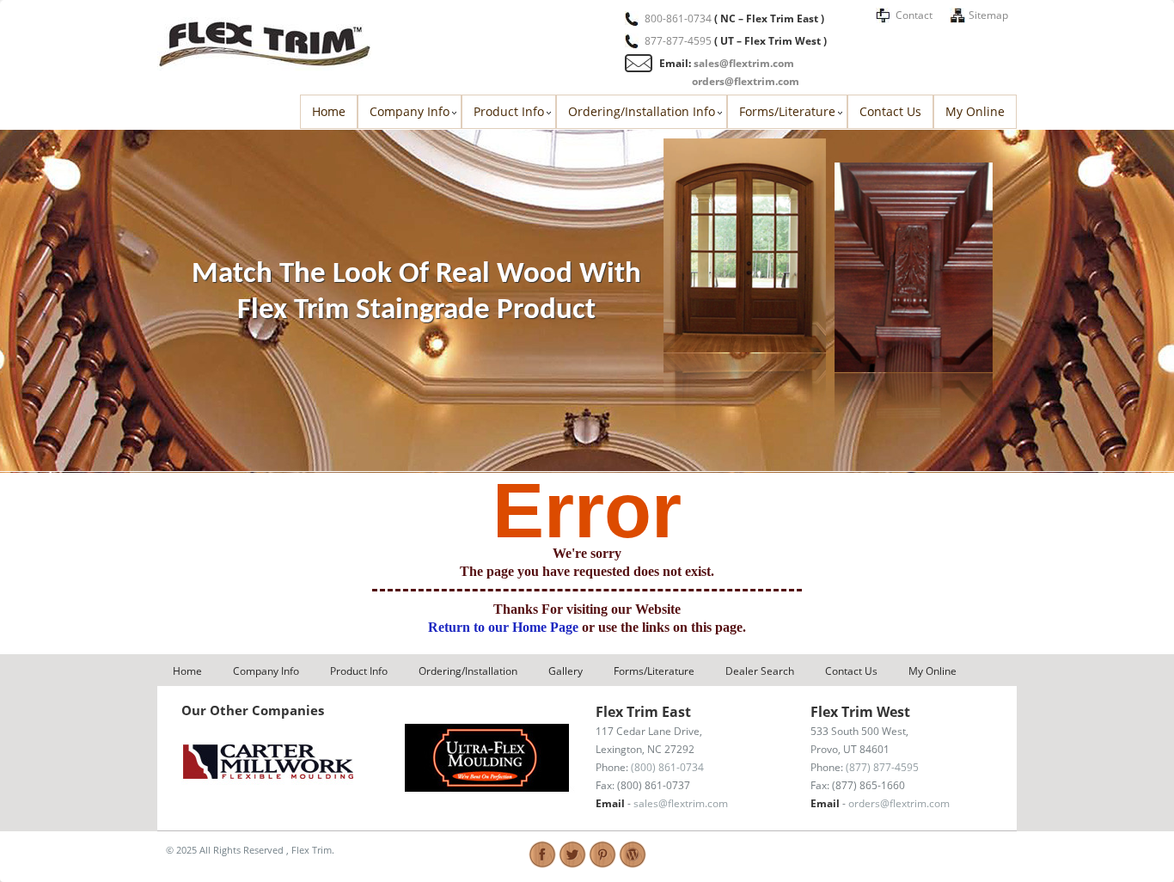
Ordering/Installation (468, 671)
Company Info (409, 111)
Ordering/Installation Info (641, 111)
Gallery (565, 671)
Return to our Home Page (505, 627)
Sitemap (988, 15)
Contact (914, 15)
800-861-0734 (678, 18)
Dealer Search (759, 671)
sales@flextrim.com (744, 63)
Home (328, 111)
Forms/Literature (787, 111)
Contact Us (890, 111)
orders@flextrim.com (745, 81)
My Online (975, 111)
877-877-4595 (678, 41)
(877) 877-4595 (882, 767)
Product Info (509, 111)
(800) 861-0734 (667, 767)
